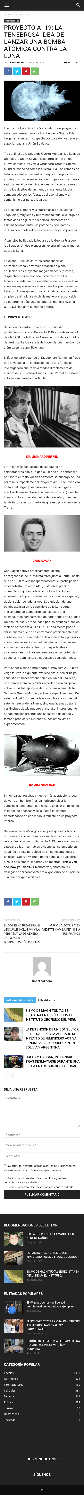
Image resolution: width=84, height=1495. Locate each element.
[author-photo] (42, 975)
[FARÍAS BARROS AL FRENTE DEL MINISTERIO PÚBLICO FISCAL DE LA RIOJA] (13, 1258)
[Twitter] (17, 71)
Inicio (7, 14)
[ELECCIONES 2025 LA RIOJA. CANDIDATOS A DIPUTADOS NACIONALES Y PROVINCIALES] (13, 1326)
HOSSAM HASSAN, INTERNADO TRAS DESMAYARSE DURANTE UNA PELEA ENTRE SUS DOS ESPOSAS (52, 1061)
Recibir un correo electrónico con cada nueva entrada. (41, 1187)
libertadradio (16, 62)
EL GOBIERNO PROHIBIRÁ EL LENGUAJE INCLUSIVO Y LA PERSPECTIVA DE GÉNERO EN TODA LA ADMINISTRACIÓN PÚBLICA (22, 934)
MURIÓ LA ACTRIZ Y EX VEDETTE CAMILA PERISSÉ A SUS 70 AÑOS (61, 929)
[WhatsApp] (35, 71)
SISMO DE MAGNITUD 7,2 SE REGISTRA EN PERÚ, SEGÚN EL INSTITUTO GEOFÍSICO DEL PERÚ (50, 1015)
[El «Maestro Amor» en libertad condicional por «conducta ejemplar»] (13, 1307)
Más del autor (46, 1000)
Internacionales (21, 14)
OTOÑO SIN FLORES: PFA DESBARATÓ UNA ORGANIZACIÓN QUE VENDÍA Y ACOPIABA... (53, 1345)
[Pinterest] (26, 71)
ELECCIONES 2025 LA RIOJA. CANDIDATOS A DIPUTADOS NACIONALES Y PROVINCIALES (53, 1325)
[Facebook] (8, 71)
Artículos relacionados (20, 1000)
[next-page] (12, 1076)
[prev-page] (6, 1076)
